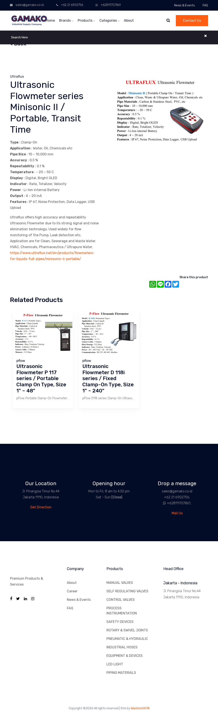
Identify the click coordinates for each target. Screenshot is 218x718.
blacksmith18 (140, 708)
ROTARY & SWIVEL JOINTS (127, 630)
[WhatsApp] (163, 503)
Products (85, 20)
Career (72, 591)
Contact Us (192, 20)
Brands (65, 20)
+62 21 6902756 (72, 5)
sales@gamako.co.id (30, 5)
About (129, 20)
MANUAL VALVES (119, 583)
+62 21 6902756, (177, 497)
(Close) (116, 497)
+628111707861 (111, 5)
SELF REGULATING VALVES (127, 591)
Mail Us (177, 513)
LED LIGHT (114, 664)
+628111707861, (179, 503)
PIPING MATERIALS (121, 673)
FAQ (205, 5)
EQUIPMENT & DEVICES (124, 656)
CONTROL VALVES (120, 600)
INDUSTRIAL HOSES (122, 647)
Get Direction (41, 507)
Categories (108, 20)
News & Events (184, 5)
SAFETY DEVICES (119, 622)
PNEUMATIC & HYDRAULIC (127, 639)
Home (50, 20)
